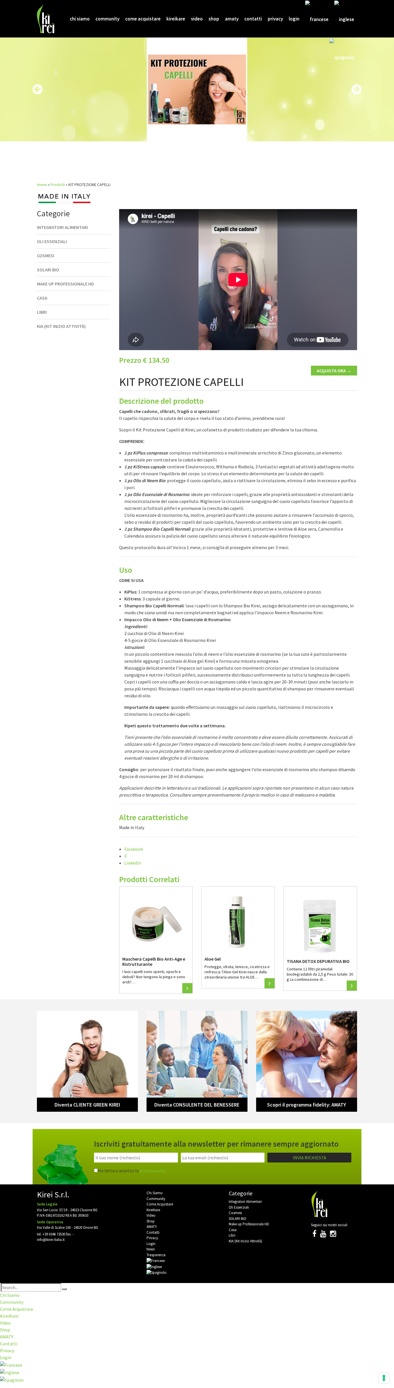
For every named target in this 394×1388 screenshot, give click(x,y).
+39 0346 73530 (53, 1234)
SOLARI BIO (48, 270)
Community (107, 19)
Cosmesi (45, 255)
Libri (42, 312)
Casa (42, 298)
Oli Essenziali (52, 241)
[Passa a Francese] (316, 19)
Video (197, 19)
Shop (214, 19)
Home (42, 184)
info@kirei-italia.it (51, 1239)
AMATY (232, 19)
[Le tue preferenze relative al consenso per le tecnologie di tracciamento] (383, 1377)
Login (294, 19)
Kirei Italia (46, 18)
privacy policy (153, 1170)
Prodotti (57, 184)
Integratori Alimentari (62, 227)
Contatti (253, 19)
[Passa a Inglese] (344, 19)
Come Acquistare (143, 19)
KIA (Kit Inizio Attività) (61, 326)
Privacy (275, 19)
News (151, 1249)
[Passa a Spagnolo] (342, 57)
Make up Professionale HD (65, 284)
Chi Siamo (80, 19)
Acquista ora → (334, 370)
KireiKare (175, 19)
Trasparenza (156, 1254)
